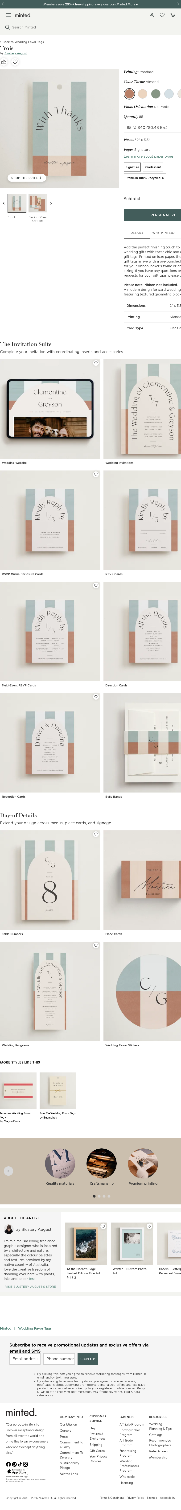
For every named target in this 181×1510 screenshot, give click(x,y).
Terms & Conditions (112, 1497)
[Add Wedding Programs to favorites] (96, 945)
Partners (127, 1417)
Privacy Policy (135, 1497)
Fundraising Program (127, 1453)
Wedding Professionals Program (129, 1466)
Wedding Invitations (119, 463)
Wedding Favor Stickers (122, 1045)
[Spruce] (155, 94)
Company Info (71, 1417)
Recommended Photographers (160, 1442)
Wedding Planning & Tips (160, 1426)
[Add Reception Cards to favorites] (96, 697)
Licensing (126, 1482)
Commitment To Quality (71, 1444)
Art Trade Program (126, 1442)
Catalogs (155, 1434)
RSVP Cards (114, 574)
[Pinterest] (14, 1464)
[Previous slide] (4, 203)
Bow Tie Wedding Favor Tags (58, 1113)
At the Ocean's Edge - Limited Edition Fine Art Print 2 (83, 1273)
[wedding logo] (23, 15)
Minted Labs (69, 1473)
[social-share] (4, 62)
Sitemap (152, 1497)
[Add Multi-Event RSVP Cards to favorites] (96, 585)
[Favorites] (162, 15)
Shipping (96, 1444)
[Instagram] (25, 1464)
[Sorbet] (142, 94)
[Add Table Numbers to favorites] (96, 834)
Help (93, 1428)
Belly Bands (113, 796)
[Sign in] (152, 15)
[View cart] (172, 15)
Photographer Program (129, 1432)
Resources (158, 1417)
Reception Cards (13, 796)
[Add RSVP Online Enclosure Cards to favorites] (96, 474)
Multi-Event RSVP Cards (19, 685)
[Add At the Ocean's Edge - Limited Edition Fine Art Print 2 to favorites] (103, 1226)
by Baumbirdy (48, 1117)
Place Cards (113, 934)
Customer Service (98, 1418)
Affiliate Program (131, 1424)
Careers (65, 1430)
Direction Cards (116, 685)
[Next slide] (51, 203)
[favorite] (15, 62)
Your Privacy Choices (98, 1458)
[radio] (132, 167)
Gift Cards (97, 1450)
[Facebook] (8, 1464)
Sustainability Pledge (69, 1465)
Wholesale (127, 1476)
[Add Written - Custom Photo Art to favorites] (149, 1226)
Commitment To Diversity (71, 1454)
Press (64, 1436)
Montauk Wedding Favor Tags (15, 1115)
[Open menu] (8, 15)
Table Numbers (12, 934)
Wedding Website (14, 463)
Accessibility (167, 1497)
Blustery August (15, 53)
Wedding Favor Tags (35, 1328)
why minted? (163, 233)
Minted (5, 1328)
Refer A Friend (159, 1451)
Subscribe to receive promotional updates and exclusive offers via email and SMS (79, 1348)
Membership (158, 1457)
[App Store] (27, 1471)
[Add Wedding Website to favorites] (96, 363)
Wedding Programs (15, 1045)
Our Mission (68, 1424)
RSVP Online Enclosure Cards (22, 574)
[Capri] (169, 94)
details (137, 233)
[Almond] (129, 94)
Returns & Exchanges (97, 1436)
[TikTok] (20, 1464)
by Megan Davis (10, 1121)
